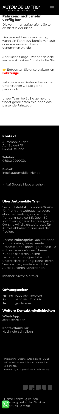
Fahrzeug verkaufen (19, 402)
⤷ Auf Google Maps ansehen (23, 184)
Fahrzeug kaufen (26, 399)
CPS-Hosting (42, 369)
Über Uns (11, 406)
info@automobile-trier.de (21, 173)
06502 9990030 (14, 160)
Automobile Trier (25, 362)
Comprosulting (25, 369)
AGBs (46, 359)
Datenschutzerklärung (29, 359)
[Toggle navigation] (52, 7)
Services (40, 402)
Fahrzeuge (10, 73)
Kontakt (24, 406)
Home (8, 399)
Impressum (10, 359)
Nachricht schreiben (17, 331)
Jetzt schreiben (13, 320)
